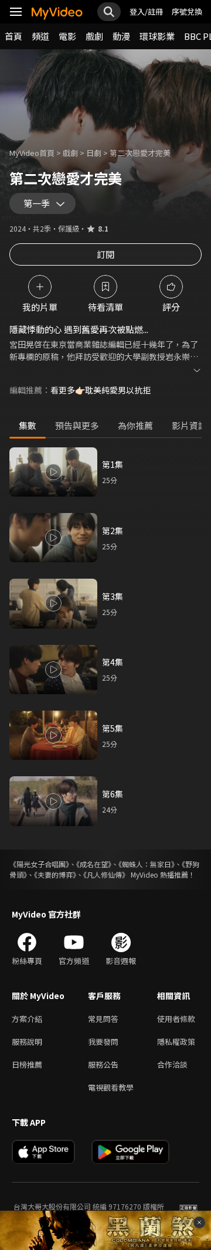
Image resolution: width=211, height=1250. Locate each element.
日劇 (93, 152)
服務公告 (103, 1064)
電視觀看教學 (111, 1087)
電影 (67, 36)
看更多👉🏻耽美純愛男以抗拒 (100, 390)
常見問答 (103, 1018)
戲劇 (94, 36)
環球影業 (157, 36)
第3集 (112, 596)
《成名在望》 (93, 864)
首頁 (13, 36)
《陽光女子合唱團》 (39, 864)
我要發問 (103, 1041)
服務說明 (27, 1041)
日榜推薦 (27, 1064)
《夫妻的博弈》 (55, 874)
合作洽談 (172, 1064)
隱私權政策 (176, 1041)
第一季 (36, 203)
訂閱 (105, 254)
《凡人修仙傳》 (106, 874)
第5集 (112, 728)
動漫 (121, 36)
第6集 (112, 794)
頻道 (40, 36)
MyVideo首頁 (32, 152)
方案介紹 (27, 1018)
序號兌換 (187, 11)
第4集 (112, 662)
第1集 (112, 464)
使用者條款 (176, 1018)
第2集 (112, 530)
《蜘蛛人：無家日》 (146, 864)
